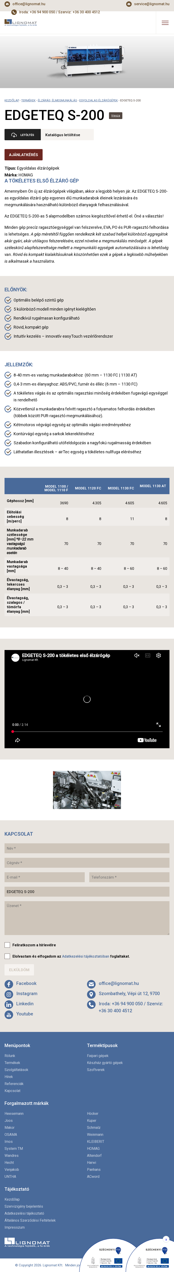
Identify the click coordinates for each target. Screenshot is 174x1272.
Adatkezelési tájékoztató (24, 1213)
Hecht (9, 1162)
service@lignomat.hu (151, 4)
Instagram (26, 993)
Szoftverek (96, 1070)
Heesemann (14, 1113)
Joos (9, 1120)
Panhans (94, 1169)
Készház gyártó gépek (105, 1063)
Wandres (12, 1155)
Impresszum (15, 1227)
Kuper (91, 1120)
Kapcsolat (12, 1091)
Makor (9, 1127)
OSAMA (11, 1134)
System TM (14, 1148)
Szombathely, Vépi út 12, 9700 (129, 993)
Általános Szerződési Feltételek (30, 1220)
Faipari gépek (98, 1056)
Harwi (91, 1162)
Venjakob (12, 1169)
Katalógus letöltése (62, 135)
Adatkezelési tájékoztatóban (85, 956)
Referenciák (14, 1084)
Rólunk (10, 1056)
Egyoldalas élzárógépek (98, 100)
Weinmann (95, 1134)
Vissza (115, 115)
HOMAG (93, 1148)
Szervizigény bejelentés (24, 1206)
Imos (9, 1141)
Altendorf (94, 1155)
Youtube (24, 1014)
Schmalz (94, 1127)
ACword (93, 1176)
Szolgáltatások (16, 1070)
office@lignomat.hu (28, 4)
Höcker (92, 1113)
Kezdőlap (12, 100)
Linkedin (25, 1003)
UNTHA (10, 1176)
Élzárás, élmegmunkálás (57, 100)
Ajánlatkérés (23, 154)
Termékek (28, 100)
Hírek (9, 1077)
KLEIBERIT (95, 1141)
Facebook (26, 983)
